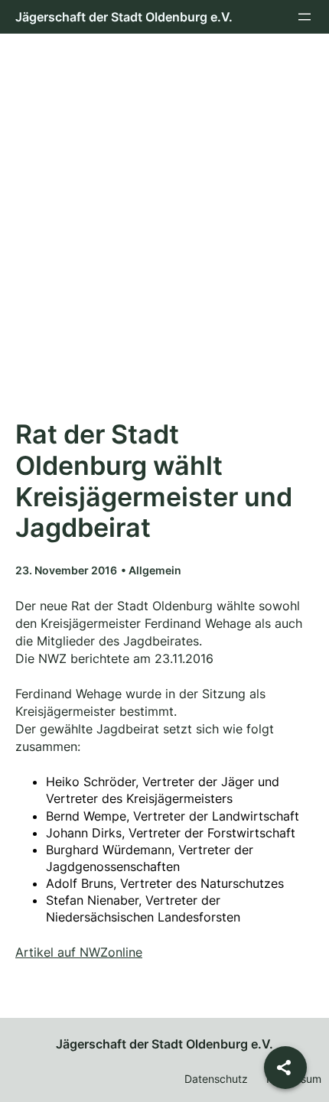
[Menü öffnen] (304, 17)
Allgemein (155, 570)
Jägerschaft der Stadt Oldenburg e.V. (124, 16)
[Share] (285, 1067)
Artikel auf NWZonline (78, 952)
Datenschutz (216, 1078)
